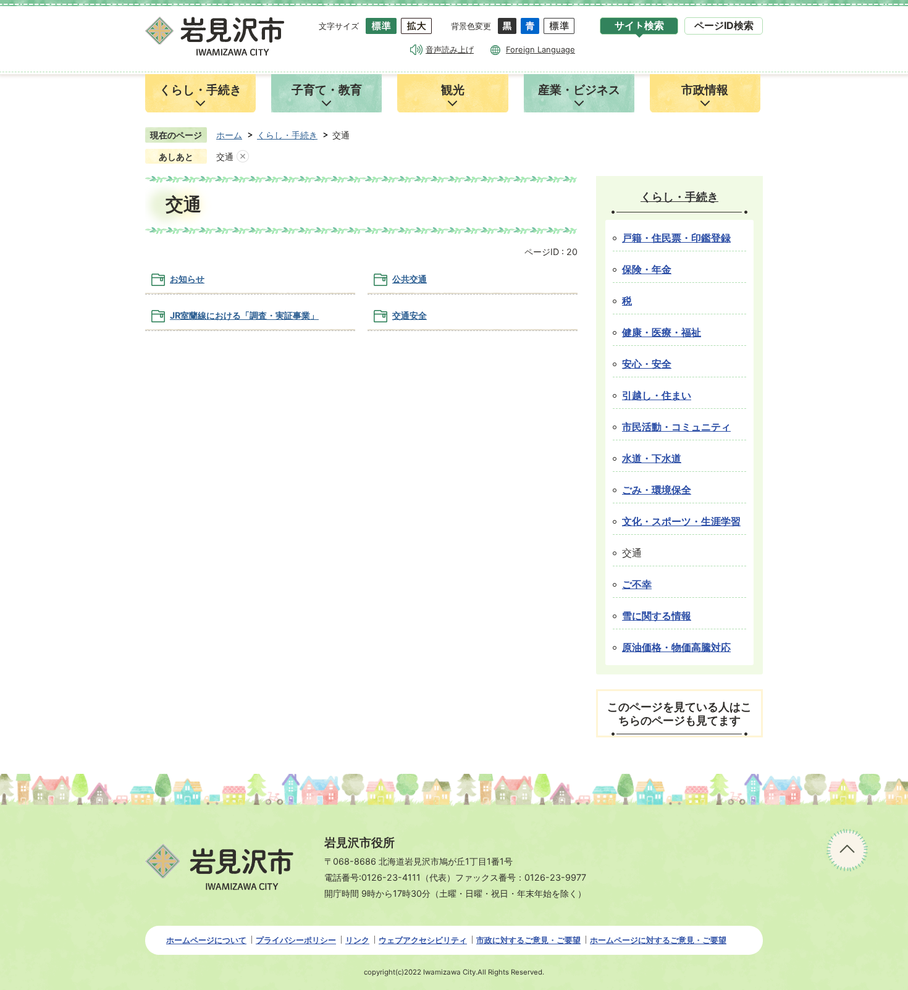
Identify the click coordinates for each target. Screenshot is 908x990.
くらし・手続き (287, 135)
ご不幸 (637, 584)
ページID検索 (724, 25)
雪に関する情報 (656, 616)
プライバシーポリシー (296, 940)
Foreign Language (540, 49)
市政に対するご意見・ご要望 (528, 940)
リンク (357, 940)
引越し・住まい (656, 395)
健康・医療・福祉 (661, 332)
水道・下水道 (651, 458)
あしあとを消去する (242, 157)
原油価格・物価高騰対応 (676, 647)
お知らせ (187, 279)
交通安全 (409, 315)
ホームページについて (206, 940)
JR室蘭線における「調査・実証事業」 (244, 315)
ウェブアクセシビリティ (423, 940)
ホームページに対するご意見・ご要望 (658, 940)
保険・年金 (646, 269)
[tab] (639, 26)
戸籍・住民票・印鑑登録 (676, 238)
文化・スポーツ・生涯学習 (681, 521)
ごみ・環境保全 (656, 490)
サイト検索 (639, 25)
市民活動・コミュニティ (676, 427)
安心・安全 (646, 364)
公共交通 (409, 279)
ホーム (229, 135)
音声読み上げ (450, 49)
